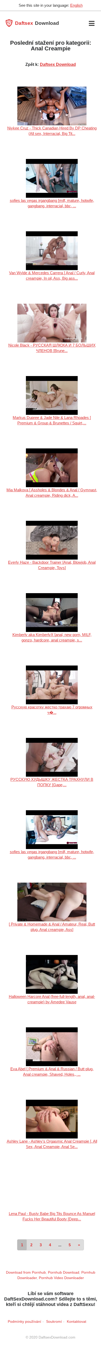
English (76, 5)
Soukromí (54, 1321)
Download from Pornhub (26, 1272)
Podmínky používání (24, 1321)
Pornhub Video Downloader (61, 1278)
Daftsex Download (58, 64)
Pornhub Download (63, 1272)
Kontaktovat (76, 1321)
